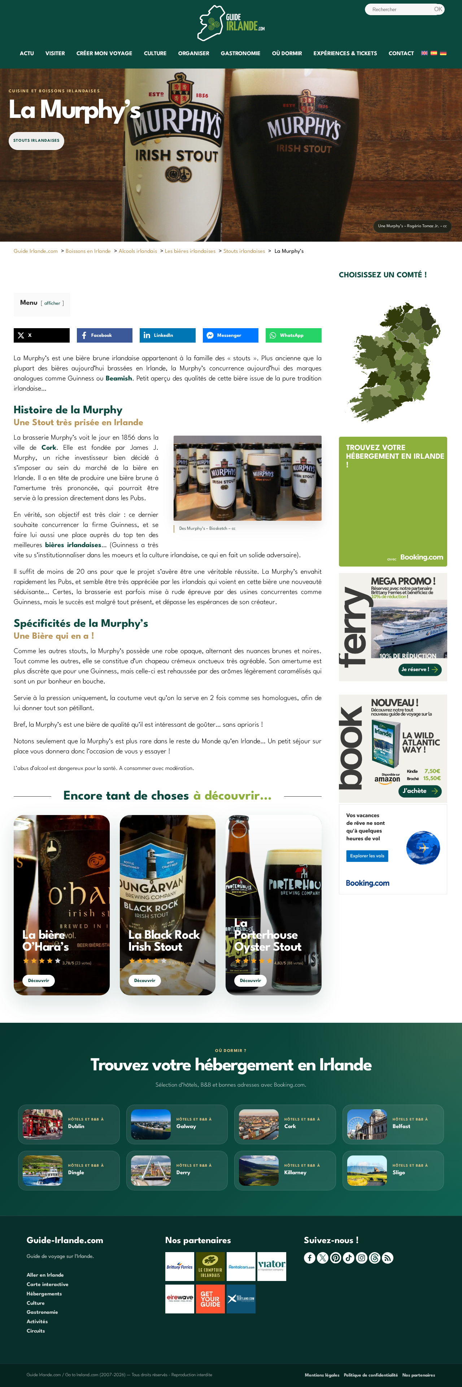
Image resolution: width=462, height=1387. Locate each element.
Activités (37, 1321)
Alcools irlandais (138, 251)
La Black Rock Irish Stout (164, 942)
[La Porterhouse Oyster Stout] (273, 905)
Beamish (119, 378)
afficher (52, 303)
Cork (49, 448)
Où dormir (287, 54)
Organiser (193, 54)
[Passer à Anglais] (424, 54)
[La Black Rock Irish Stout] (167, 905)
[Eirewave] (180, 1312)
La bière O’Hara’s (45, 942)
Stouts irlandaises (36, 141)
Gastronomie (241, 54)
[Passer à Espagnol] (434, 54)
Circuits (36, 1331)
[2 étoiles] (34, 960)
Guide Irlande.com (36, 251)
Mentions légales (322, 1375)
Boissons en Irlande (88, 251)
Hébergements (44, 1293)
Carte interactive (48, 1284)
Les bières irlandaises (190, 251)
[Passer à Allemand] (443, 54)
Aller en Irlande (45, 1275)
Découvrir (38, 980)
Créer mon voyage (104, 54)
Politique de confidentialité (371, 1375)
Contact (401, 54)
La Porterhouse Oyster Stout (267, 936)
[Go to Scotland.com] (242, 1312)
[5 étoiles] (57, 960)
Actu (27, 54)
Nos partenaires (418, 1375)
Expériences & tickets (345, 54)
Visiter (55, 54)
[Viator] (272, 1279)
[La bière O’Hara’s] (61, 905)
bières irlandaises (73, 545)
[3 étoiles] (41, 960)
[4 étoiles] (49, 960)
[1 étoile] (26, 960)
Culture (155, 54)
